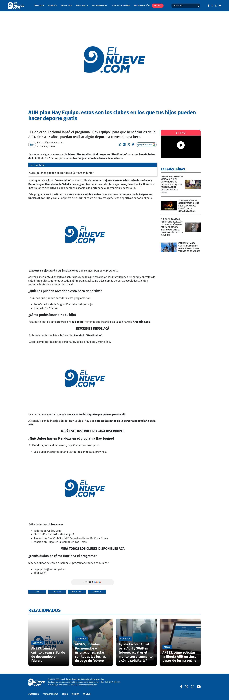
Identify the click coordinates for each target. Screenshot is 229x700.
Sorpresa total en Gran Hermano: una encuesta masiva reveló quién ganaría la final (188, 205)
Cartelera (33, 694)
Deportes (57, 592)
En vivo (157, 5)
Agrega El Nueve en (144, 145)
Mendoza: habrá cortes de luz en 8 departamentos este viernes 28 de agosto (189, 247)
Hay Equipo (77, 592)
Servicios (97, 592)
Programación (142, 5)
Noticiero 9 (82, 5)
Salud (65, 694)
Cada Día (52, 5)
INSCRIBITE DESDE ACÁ (92, 329)
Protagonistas (99, 5)
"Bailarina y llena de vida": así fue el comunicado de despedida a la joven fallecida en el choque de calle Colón (172, 184)
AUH (37, 592)
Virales (75, 694)
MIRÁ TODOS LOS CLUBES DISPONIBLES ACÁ (93, 549)
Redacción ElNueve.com (50, 142)
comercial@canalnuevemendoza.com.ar (82, 682)
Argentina (66, 5)
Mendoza (39, 5)
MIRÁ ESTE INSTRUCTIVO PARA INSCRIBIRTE (92, 431)
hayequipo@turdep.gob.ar (50, 569)
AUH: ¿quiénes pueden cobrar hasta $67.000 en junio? (61, 172)
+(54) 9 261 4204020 (112, 682)
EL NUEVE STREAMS (121, 5)
